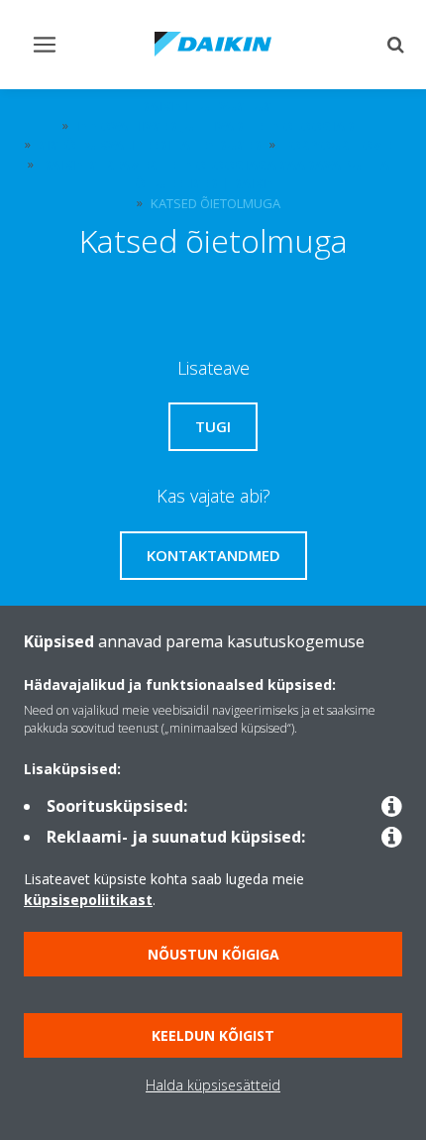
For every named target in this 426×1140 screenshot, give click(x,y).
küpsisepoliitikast (88, 899)
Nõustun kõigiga (213, 954)
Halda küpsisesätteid (213, 1085)
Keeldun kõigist (213, 1035)
